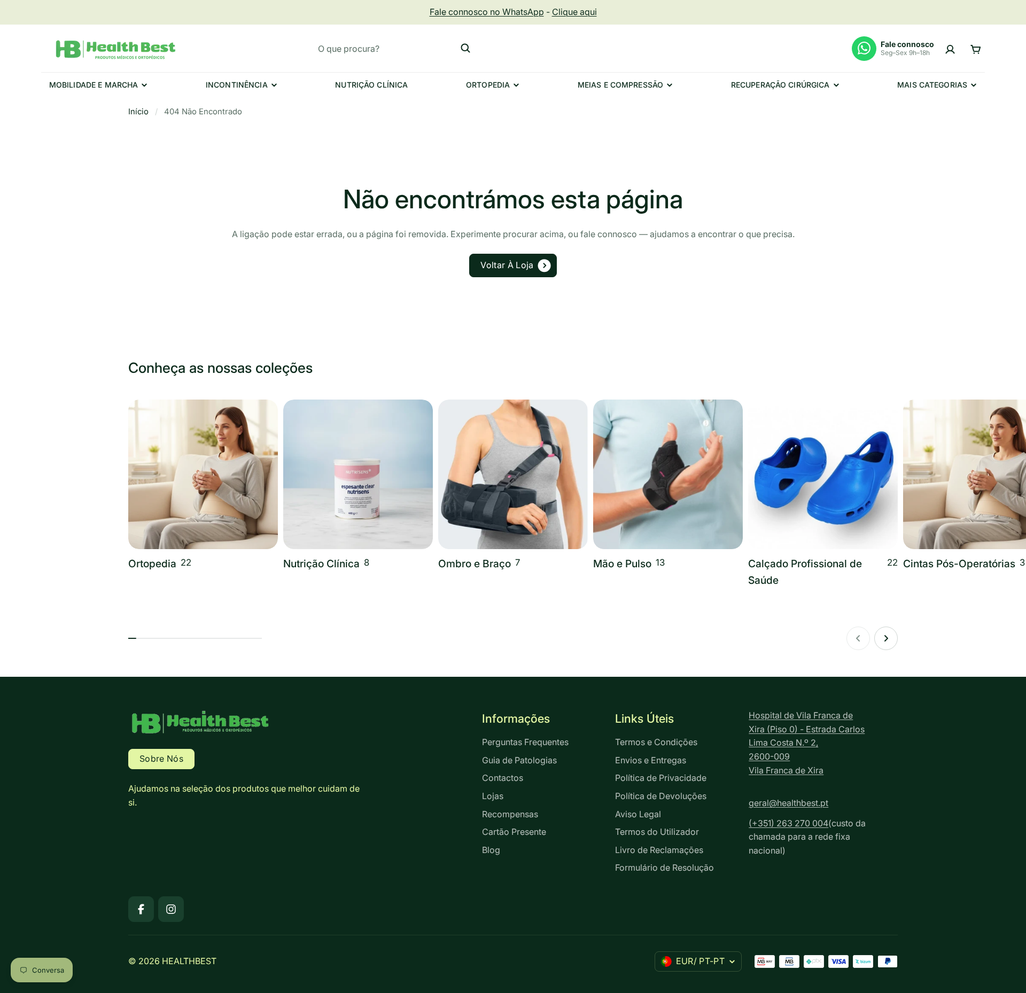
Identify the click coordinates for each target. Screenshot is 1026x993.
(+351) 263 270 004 (788, 823)
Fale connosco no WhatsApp (487, 11)
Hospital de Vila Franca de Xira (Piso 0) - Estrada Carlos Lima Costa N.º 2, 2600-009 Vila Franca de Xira (807, 742)
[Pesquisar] (465, 48)
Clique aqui (574, 11)
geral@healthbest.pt (788, 802)
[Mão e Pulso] (668, 486)
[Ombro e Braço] (513, 486)
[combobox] (394, 48)
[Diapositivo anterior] (858, 638)
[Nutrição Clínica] (358, 486)
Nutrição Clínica (371, 84)
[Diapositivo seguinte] (886, 638)
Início (138, 111)
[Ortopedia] (203, 486)
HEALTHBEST (189, 961)
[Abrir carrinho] (975, 48)
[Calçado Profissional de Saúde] (823, 494)
